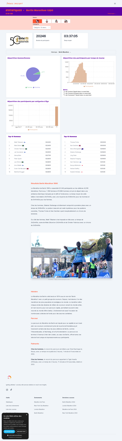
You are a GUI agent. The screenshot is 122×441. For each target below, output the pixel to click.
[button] (15, 435)
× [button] (26, 414)
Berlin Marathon (38, 413)
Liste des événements (12, 405)
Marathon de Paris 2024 (69, 409)
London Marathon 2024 (69, 405)
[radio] (37, 21)
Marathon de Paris (39, 402)
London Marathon (39, 409)
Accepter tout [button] (9, 431)
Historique (112, 13)
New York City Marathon (41, 405)
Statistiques (9, 402)
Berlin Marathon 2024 (68, 402)
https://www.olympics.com (61, 279)
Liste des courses (11, 409)
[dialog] (15, 426)
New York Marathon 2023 (69, 413)
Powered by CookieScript (15, 437)
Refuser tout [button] (21, 431)
